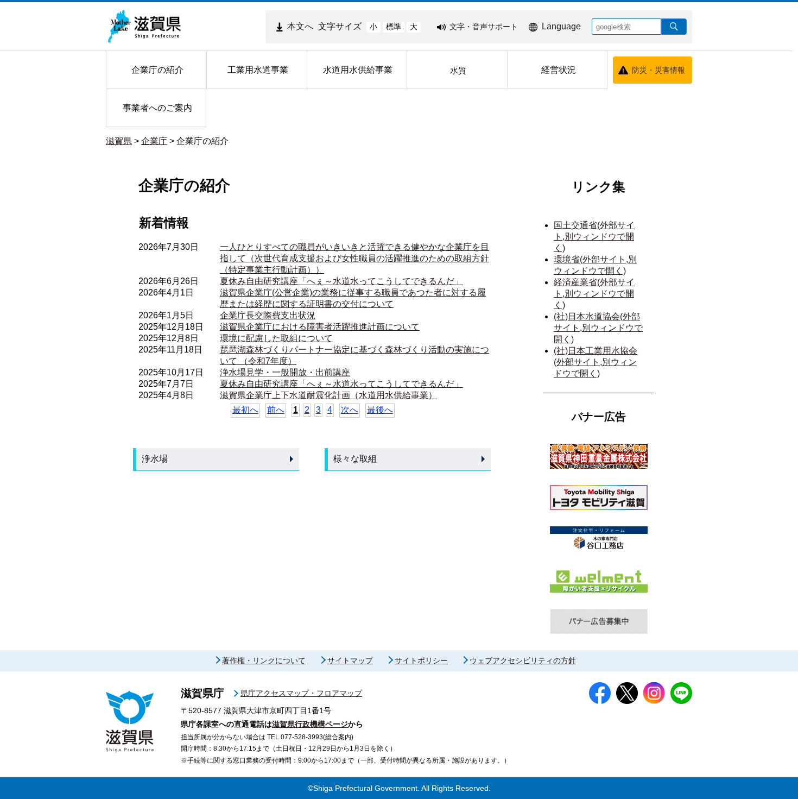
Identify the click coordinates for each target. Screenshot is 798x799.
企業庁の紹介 (202, 141)
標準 (393, 26)
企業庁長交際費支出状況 (267, 315)
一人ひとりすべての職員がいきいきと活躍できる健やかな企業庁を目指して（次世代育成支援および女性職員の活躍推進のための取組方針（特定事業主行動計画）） (354, 258)
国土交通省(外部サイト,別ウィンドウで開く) (594, 237)
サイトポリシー (421, 660)
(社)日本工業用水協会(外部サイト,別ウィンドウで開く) (595, 362)
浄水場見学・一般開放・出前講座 (285, 372)
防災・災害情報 (658, 70)
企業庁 (154, 141)
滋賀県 (119, 141)
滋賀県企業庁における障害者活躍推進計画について (320, 326)
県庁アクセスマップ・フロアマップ (301, 693)
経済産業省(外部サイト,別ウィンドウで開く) (594, 294)
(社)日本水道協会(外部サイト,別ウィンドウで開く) (598, 328)
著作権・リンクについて (264, 660)
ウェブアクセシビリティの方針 (523, 660)
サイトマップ (350, 660)
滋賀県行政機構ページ (310, 724)
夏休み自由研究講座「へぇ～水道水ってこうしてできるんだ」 (341, 281)
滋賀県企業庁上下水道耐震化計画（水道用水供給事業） (328, 395)
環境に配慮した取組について (276, 338)
